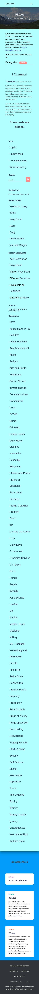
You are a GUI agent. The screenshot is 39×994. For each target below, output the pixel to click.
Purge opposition (19, 722)
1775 (12, 322)
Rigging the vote (18, 742)
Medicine (14, 630)
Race (12, 225)
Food (12, 518)
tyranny (14, 821)
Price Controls (17, 709)
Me (11, 610)
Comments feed (18, 160)
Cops (12, 407)
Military (13, 637)
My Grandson (17, 643)
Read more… (17, 916)
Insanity (14, 591)
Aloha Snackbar (18, 341)
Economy (15, 459)
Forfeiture (25, 278)
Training (14, 808)
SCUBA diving (17, 749)
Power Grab (16, 682)
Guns (12, 571)
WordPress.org (18, 167)
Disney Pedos (17, 434)
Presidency (16, 702)
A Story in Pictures (18, 880)
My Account (25, 971)
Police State (16, 676)
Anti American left (19, 348)
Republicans (16, 735)
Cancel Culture (18, 381)
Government (16, 551)
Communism (16, 401)
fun (11, 524)
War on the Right (19, 834)
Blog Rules (14, 971)
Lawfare (14, 604)
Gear (12, 538)
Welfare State (17, 841)
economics (15, 453)
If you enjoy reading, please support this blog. (18, 309)
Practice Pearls (18, 689)
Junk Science (17, 597)
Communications (19, 394)
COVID (13, 414)
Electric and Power (20, 473)
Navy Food (16, 219)
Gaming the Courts (20, 531)
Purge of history (18, 716)
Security (14, 755)
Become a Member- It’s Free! (19, 966)
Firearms (14, 499)
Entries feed (16, 154)
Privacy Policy (19, 976)
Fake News (16, 492)
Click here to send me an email (19, 194)
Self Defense (17, 762)
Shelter (13, 768)
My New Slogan (18, 245)
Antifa (13, 354)
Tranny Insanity (18, 814)
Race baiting (16, 729)
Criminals (15, 427)
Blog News (15, 374)
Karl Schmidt (17, 259)
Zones (27, 981)
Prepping (14, 696)
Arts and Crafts (18, 368)
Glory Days (16, 544)
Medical (14, 617)
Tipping (13, 801)
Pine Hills (15, 669)
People (13, 663)
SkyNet (12, 898)
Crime (13, 420)
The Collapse (17, 794)
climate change (18, 387)
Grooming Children (20, 558)
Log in (13, 147)
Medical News (17, 624)
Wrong (12, 933)
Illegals (13, 584)
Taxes (13, 788)
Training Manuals (15, 981)
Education (15, 466)
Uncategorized (17, 827)
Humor (13, 577)
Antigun (23, 62)
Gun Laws (15, 564)
